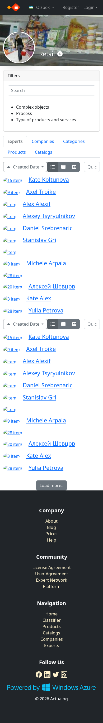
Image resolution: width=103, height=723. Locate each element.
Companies (43, 141)
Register (71, 7)
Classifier (52, 620)
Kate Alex (38, 298)
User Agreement (51, 574)
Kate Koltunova (49, 179)
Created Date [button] (25, 167)
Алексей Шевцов (52, 286)
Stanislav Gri (39, 240)
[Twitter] (56, 674)
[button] (60, 54)
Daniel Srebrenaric (47, 228)
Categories (74, 141)
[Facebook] (39, 674)
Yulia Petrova (46, 310)
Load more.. (51, 485)
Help (51, 540)
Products (17, 152)
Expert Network (51, 580)
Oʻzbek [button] (43, 7)
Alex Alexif (36, 204)
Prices (51, 534)
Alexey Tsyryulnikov (49, 216)
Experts (15, 141)
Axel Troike (41, 191)
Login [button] (89, 7)
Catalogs (43, 152)
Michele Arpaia (46, 263)
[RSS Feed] (64, 674)
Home (51, 614)
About (51, 521)
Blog (51, 527)
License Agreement (51, 567)
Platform (51, 586)
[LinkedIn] (47, 674)
